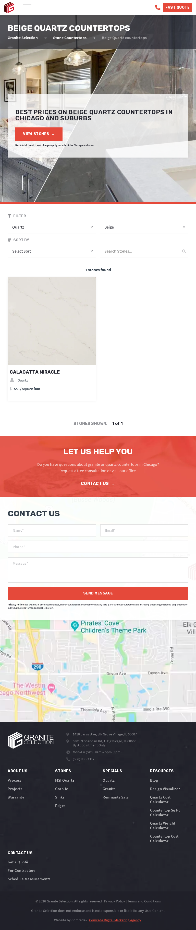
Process (14, 780)
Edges (60, 805)
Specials (112, 771)
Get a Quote (18, 862)
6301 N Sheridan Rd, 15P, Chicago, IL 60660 (104, 741)
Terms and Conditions (144, 901)
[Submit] (184, 251)
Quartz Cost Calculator (160, 799)
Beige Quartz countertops (124, 37)
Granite (61, 788)
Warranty (16, 797)
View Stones (39, 134)
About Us (17, 771)
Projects (15, 788)
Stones (63, 771)
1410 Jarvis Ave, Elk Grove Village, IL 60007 (105, 734)
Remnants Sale (116, 797)
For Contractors (21, 870)
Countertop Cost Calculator (164, 838)
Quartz (109, 780)
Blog (154, 780)
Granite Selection (23, 37)
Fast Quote (177, 7)
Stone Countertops (70, 37)
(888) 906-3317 (83, 759)
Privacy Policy (114, 901)
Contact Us (98, 483)
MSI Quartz (64, 780)
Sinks (60, 797)
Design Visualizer (165, 788)
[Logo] (31, 740)
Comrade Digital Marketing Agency (115, 920)
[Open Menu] (27, 8)
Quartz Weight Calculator (162, 825)
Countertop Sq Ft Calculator (165, 812)
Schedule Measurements (29, 878)
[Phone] (157, 7)
